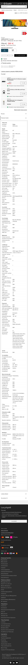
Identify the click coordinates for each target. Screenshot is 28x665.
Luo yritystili (14, 521)
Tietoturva (3, 593)
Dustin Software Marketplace (8, 599)
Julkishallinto (4, 641)
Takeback (3, 597)
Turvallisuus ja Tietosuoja (7, 631)
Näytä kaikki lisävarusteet (20, 109)
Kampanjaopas (4, 573)
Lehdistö (3, 621)
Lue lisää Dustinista (6, 623)
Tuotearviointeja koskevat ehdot (9, 575)
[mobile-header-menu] (2, 3)
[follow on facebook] (10, 662)
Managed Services (5, 581)
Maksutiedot (4, 561)
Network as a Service (6, 587)
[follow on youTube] (17, 662)
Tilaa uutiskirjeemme (6, 645)
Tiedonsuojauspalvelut (6, 591)
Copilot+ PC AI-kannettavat (7, 649)
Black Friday (4, 647)
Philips (3, 37)
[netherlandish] (14, 553)
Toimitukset (4, 607)
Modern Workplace (5, 585)
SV (3, 611)
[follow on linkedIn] (13, 662)
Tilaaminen (3, 605)
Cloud (2, 589)
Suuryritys (3, 640)
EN (5, 611)
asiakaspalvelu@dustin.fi (7, 532)
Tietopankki (4, 636)
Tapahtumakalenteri (6, 638)
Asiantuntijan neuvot (6, 643)
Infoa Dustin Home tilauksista (8, 617)
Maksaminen (4, 613)
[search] (25, 6)
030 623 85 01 (4, 530)
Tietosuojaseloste (5, 569)
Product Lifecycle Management (8, 595)
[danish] (8, 553)
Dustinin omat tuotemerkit (7, 629)
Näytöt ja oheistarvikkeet (7, 10)
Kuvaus (3, 113)
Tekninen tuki (4, 615)
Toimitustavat (4, 563)
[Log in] (23, 3)
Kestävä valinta (4, 627)
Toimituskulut (4, 565)
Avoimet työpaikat (5, 625)
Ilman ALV (3, 45)
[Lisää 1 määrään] (12, 55)
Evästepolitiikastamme (6, 571)
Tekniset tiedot (5, 118)
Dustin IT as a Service (6, 583)
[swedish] (2, 553)
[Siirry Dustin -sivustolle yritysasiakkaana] (8, 3)
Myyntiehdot (4, 559)
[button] (18, 3)
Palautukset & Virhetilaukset (8, 609)
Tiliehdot (3, 567)
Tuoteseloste (24, 31)
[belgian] (16, 553)
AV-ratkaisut (4, 601)
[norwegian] (5, 553)
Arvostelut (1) (4, 498)
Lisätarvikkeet (4, 494)
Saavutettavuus (5, 577)
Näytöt (15, 10)
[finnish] (11, 553)
